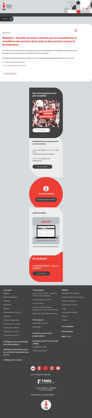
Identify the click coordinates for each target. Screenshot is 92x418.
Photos (65, 316)
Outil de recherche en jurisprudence (42, 334)
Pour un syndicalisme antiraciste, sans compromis (45, 308)
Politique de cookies (12, 360)
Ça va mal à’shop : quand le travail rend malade (45, 294)
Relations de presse (70, 293)
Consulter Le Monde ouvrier (46, 200)
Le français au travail (42, 299)
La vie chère (38, 303)
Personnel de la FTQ (12, 312)
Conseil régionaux (11, 320)
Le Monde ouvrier (40, 323)
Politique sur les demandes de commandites (15, 343)
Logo (64, 308)
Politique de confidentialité (42, 394)
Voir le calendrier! (42, 167)
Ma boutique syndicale (40, 374)
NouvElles (37, 327)
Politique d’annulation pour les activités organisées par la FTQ (16, 352)
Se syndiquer (68, 326)
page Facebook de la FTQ (17, 66)
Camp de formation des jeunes (43, 154)
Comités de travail (11, 324)
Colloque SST (37, 161)
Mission (6, 293)
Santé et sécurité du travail (45, 313)
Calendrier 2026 (40, 347)
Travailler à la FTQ (11, 335)
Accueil (5, 19)
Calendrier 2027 (40, 351)
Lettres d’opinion (69, 301)
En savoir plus (41, 130)
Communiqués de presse (73, 297)
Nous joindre (67, 331)
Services (7, 316)
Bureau (6, 308)
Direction (7, 305)
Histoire (6, 301)
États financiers (10, 297)
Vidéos (65, 320)
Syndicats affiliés (11, 328)
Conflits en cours (11, 331)
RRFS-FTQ (66, 336)
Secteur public (9, 74)
